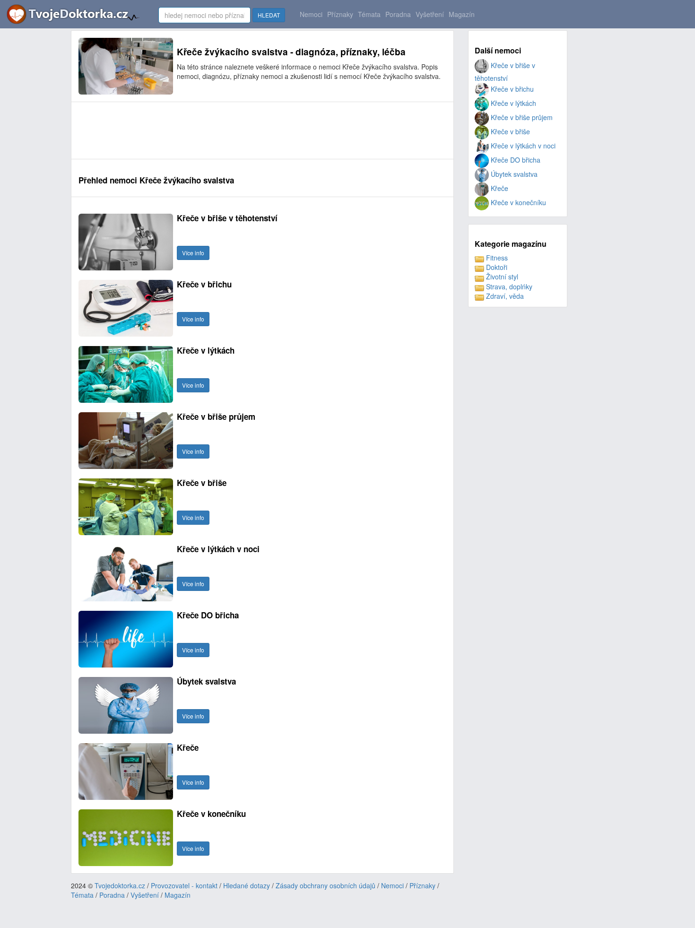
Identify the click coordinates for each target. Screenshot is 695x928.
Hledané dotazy (246, 885)
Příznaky (340, 14)
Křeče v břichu (511, 89)
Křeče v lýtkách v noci (522, 145)
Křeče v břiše (509, 131)
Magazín (462, 14)
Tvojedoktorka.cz (120, 885)
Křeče (498, 188)
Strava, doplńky (508, 286)
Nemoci (311, 14)
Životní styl (501, 276)
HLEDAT (269, 15)
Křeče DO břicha (514, 160)
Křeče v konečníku (517, 202)
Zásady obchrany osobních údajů (325, 885)
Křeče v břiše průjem (521, 117)
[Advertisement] (250, 130)
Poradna (398, 14)
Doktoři (495, 267)
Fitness (496, 257)
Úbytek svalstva (513, 174)
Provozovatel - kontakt (184, 885)
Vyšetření (430, 14)
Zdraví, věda (504, 296)
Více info (193, 253)
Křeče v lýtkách (512, 103)
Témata (369, 14)
